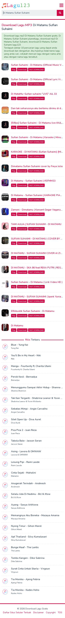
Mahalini (15, 476)
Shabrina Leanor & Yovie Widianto (26, 401)
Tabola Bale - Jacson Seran (26, 440)
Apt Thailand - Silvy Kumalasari (29, 536)
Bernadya (15, 380)
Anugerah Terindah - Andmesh (28, 483)
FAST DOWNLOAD (36, 69)
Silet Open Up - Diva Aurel (26, 419)
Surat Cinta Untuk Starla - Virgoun (30, 568)
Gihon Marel (16, 529)
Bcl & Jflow (16, 497)
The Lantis (15, 550)
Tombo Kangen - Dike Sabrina (27, 558)
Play (13, 69)
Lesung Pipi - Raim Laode (25, 462)
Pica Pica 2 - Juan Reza (24, 430)
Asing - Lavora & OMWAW (26, 451)
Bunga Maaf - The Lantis (25, 547)
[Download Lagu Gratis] (16, 5)
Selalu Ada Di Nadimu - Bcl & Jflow (30, 494)
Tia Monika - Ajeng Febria (25, 579)
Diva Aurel (15, 422)
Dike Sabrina (16, 561)
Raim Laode (16, 465)
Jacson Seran (17, 444)
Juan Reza (15, 433)
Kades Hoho (16, 593)
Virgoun (14, 572)
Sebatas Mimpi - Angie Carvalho (29, 408)
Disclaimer (38, 612)
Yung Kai (15, 348)
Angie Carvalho (18, 412)
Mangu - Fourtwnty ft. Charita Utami (31, 366)
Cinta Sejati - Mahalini (23, 472)
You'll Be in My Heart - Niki (26, 355)
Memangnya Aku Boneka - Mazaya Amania (35, 515)
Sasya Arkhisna (18, 508)
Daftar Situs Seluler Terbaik (17, 612)
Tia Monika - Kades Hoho (25, 590)
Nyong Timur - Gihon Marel (26, 526)
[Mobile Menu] (61, 5)
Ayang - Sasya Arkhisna (24, 504)
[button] (60, 13)
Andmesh (15, 486)
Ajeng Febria (16, 582)
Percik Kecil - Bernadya (24, 376)
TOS (60, 612)
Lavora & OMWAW (19, 454)
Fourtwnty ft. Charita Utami (23, 369)
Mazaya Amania (18, 518)
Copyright (51, 612)
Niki (12, 359)
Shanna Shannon (18, 391)
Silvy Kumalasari (18, 540)
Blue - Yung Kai (19, 344)
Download (22, 69)
